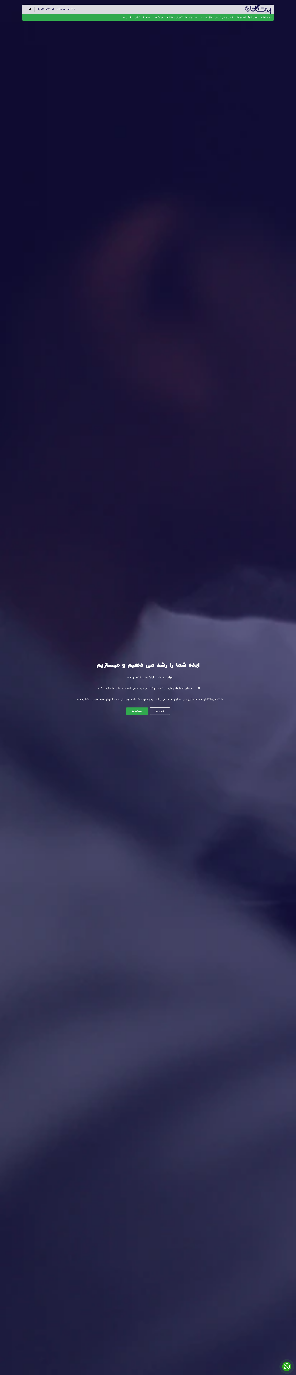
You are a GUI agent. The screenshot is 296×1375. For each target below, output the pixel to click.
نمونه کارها (159, 17)
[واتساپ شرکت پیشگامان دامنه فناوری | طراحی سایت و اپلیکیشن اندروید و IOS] (286, 1366)
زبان (125, 17)
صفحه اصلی (266, 17)
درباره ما (147, 17)
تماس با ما (135, 17)
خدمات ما (137, 711)
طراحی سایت (206, 17)
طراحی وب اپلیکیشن (224, 17)
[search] (30, 9)
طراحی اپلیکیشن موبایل (247, 17)
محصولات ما (191, 17)
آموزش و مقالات (174, 17)
